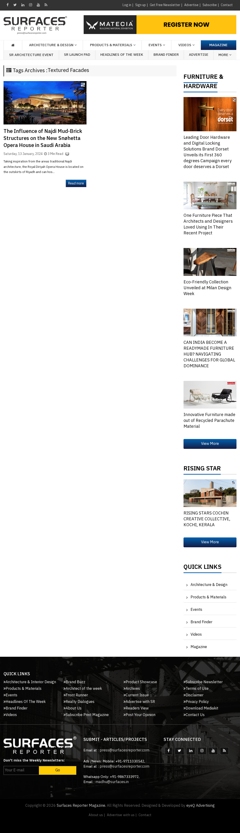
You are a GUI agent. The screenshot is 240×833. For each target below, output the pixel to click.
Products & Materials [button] (111, 45)
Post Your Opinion (140, 715)
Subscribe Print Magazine (87, 715)
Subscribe (209, 5)
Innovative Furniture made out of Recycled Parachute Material (209, 420)
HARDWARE (201, 87)
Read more (76, 183)
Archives (133, 689)
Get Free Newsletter (165, 5)
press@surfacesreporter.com (124, 750)
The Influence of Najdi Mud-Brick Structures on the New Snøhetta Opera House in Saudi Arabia (43, 138)
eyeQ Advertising (200, 806)
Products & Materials (208, 597)
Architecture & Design (209, 585)
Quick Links (202, 568)
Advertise (191, 5)
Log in (127, 5)
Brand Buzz (75, 682)
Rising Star (202, 470)
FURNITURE (201, 78)
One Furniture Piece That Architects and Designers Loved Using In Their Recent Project (208, 224)
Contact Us (195, 715)
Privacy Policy (197, 702)
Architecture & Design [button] (51, 45)
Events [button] (155, 45)
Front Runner (77, 695)
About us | (97, 815)
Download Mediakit (202, 708)
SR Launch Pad (77, 55)
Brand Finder (166, 55)
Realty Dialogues (80, 702)
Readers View (137, 708)
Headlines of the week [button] (121, 55)
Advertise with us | (122, 815)
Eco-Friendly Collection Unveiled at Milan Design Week (207, 288)
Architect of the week (84, 689)
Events (196, 610)
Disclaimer (194, 695)
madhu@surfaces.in (112, 782)
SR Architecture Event (31, 55)
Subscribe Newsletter (204, 682)
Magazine (218, 45)
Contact (227, 5)
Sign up (140, 5)
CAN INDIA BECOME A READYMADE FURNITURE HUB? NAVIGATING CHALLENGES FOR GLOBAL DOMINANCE (209, 354)
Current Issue (137, 695)
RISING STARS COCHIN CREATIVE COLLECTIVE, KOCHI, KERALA (207, 519)
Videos (184, 45)
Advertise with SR (140, 702)
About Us (74, 708)
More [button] (223, 55)
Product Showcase (141, 682)
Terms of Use (197, 689)
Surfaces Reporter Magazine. (81, 806)
